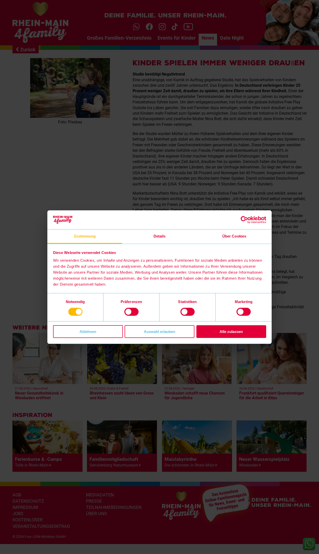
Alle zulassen (231, 331)
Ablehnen (88, 331)
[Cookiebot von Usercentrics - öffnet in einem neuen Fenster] (244, 220)
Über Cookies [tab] (234, 236)
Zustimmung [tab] (85, 236)
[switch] (131, 312)
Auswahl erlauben (159, 331)
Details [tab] (160, 236)
